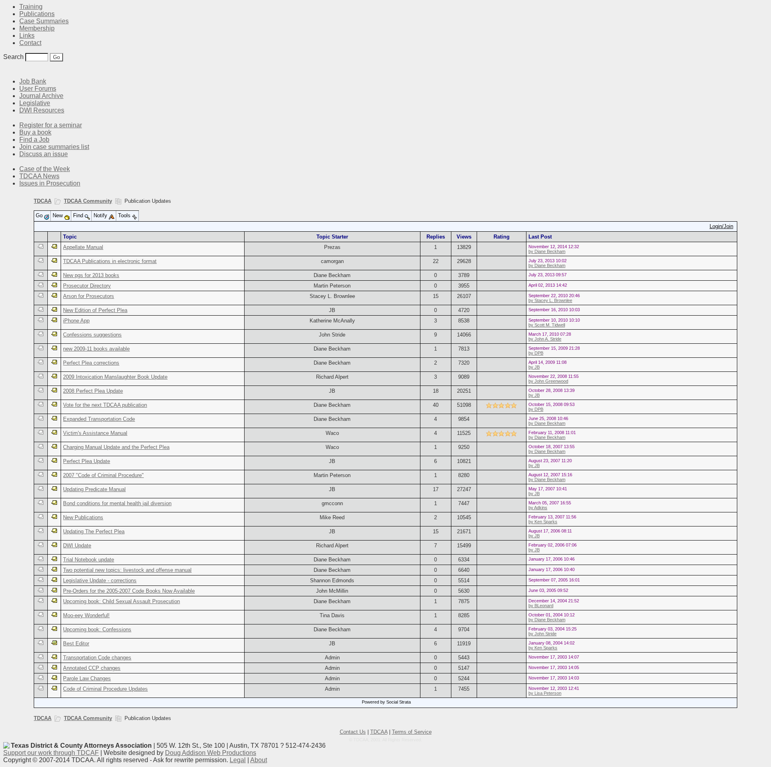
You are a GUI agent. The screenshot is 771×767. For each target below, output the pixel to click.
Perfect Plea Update (86, 461)
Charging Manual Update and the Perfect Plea (116, 447)
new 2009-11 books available (96, 349)
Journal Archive (41, 95)
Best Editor (76, 644)
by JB (534, 367)
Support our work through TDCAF (51, 752)
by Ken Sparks (542, 521)
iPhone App (76, 321)
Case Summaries (44, 21)
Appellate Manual (83, 247)
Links (27, 35)
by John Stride (542, 633)
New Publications (83, 517)
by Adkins (537, 507)
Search (13, 56)
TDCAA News (39, 176)
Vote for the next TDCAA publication (105, 405)
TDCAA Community (88, 201)
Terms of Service (412, 732)
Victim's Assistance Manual (95, 433)
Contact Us (353, 732)
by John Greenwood (548, 381)
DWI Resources (41, 110)
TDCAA (42, 201)
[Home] (8, 69)
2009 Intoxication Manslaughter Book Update (115, 377)
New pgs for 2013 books (91, 275)
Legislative (34, 103)
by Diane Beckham (546, 251)
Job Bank (32, 81)
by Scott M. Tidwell (546, 324)
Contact (30, 42)
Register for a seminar (50, 125)
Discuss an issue (43, 154)
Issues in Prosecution (49, 183)
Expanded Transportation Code (99, 419)
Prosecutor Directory (87, 286)
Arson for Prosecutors (88, 296)
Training (31, 6)
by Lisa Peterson (544, 693)
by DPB (535, 353)
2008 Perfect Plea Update (93, 391)
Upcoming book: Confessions (97, 629)
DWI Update (77, 546)
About (258, 760)
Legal (238, 760)
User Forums (37, 88)
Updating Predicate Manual (94, 489)
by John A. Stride (544, 339)
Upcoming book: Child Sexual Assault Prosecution (121, 601)
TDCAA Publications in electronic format (110, 261)
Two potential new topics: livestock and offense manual (127, 570)
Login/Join (721, 226)
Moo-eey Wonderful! (86, 615)
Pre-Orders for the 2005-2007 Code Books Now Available (129, 591)
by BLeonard (540, 605)
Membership (37, 28)
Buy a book (35, 132)
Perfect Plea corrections (91, 363)
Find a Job (34, 139)
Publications (37, 13)
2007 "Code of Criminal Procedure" (103, 475)
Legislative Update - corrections (100, 580)
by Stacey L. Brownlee (550, 300)
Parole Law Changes (87, 678)
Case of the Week (44, 168)
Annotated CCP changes (91, 668)
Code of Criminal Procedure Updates (105, 689)
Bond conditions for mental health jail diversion (117, 503)
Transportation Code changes (97, 658)
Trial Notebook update (88, 560)
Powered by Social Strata (386, 702)
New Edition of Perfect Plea (95, 310)
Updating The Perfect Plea (93, 531)
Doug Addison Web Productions (210, 752)
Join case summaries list (54, 146)
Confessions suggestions (92, 335)
